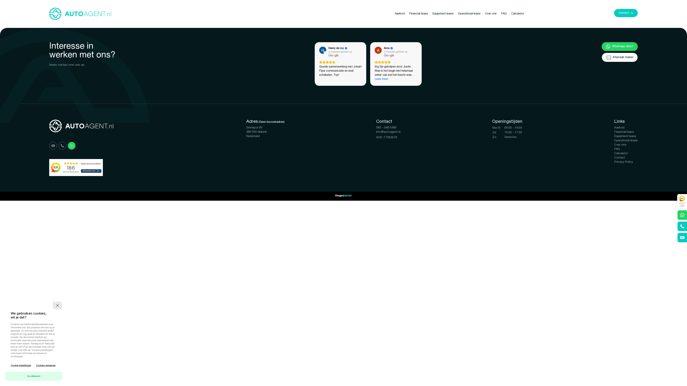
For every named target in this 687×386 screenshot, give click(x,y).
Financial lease (418, 14)
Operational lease (469, 14)
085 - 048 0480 (386, 128)
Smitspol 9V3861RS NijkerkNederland (256, 132)
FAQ (504, 14)
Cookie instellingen (21, 365)
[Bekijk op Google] (322, 50)
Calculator (517, 14)
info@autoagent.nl (388, 132)
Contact (619, 158)
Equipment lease (443, 14)
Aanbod (400, 14)
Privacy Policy (623, 162)
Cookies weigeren (46, 365)
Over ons (491, 14)
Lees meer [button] (381, 79)
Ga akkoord (33, 376)
